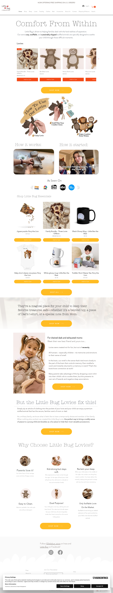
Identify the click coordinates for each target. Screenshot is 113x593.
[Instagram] (51, 552)
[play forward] (78, 187)
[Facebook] (60, 552)
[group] (56, 64)
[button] (93, 7)
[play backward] (32, 187)
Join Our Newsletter (50, 570)
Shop (27, 570)
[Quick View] (50, 58)
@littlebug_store (53, 543)
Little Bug (44, 546)
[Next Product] (99, 59)
